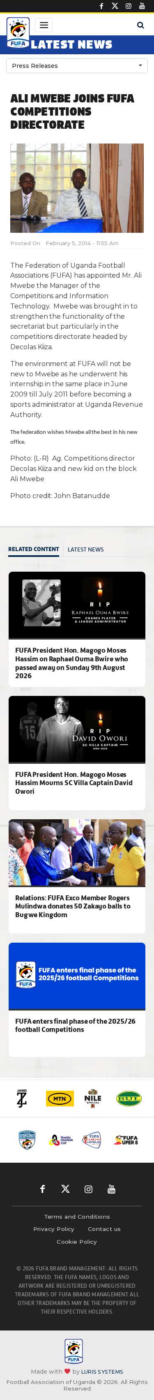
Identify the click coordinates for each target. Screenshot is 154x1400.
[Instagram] (128, 6)
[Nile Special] (94, 1098)
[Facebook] (101, 6)
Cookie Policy (77, 1241)
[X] (115, 6)
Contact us (104, 1229)
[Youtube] (142, 6)
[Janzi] (25, 1098)
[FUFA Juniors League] (93, 1140)
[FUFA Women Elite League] (28, 1140)
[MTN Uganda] (60, 1098)
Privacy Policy (54, 1229)
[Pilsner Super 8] (126, 1140)
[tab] (36, 550)
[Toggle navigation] (44, 25)
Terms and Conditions (77, 1216)
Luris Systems (102, 1372)
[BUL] (129, 1098)
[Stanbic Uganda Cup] (61, 1140)
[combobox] (77, 66)
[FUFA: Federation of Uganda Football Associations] (18, 34)
